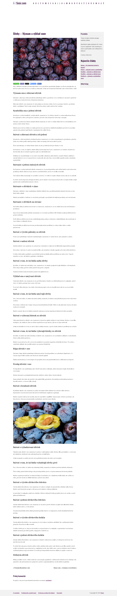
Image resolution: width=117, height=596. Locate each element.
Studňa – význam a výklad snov (91, 74)
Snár (102, 593)
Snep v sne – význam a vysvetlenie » (65, 568)
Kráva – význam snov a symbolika (91, 70)
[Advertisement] (58, 18)
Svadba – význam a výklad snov (91, 72)
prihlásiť (48, 580)
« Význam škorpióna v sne (21, 568)
